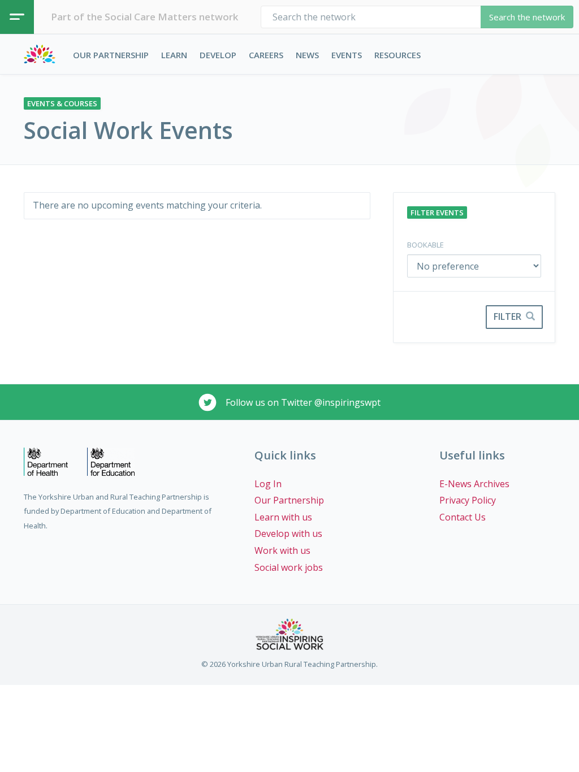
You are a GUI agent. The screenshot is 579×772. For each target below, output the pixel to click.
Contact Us (462, 517)
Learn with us (283, 517)
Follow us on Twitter (302, 402)
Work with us (282, 550)
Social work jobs (288, 567)
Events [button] (346, 54)
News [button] (307, 54)
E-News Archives (474, 484)
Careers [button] (266, 54)
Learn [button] (174, 54)
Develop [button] (218, 54)
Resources (397, 54)
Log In (268, 484)
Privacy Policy (467, 500)
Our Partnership (111, 54)
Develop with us (288, 533)
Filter (509, 316)
